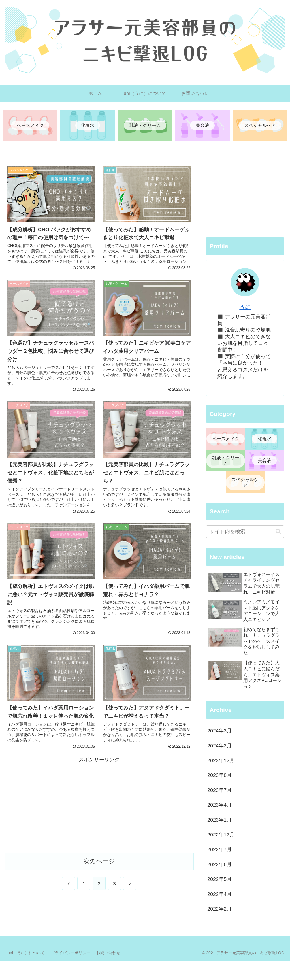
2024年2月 (219, 746)
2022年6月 (219, 864)
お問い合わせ (108, 953)
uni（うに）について (26, 953)
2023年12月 (220, 760)
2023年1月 (219, 820)
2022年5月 (219, 879)
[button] (278, 531)
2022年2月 (219, 909)
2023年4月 (219, 805)
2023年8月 (219, 775)
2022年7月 (219, 849)
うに (245, 307)
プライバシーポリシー (70, 953)
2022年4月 (219, 894)
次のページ (99, 861)
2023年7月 (219, 790)
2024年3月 (219, 730)
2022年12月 (220, 834)
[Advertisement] (99, 804)
